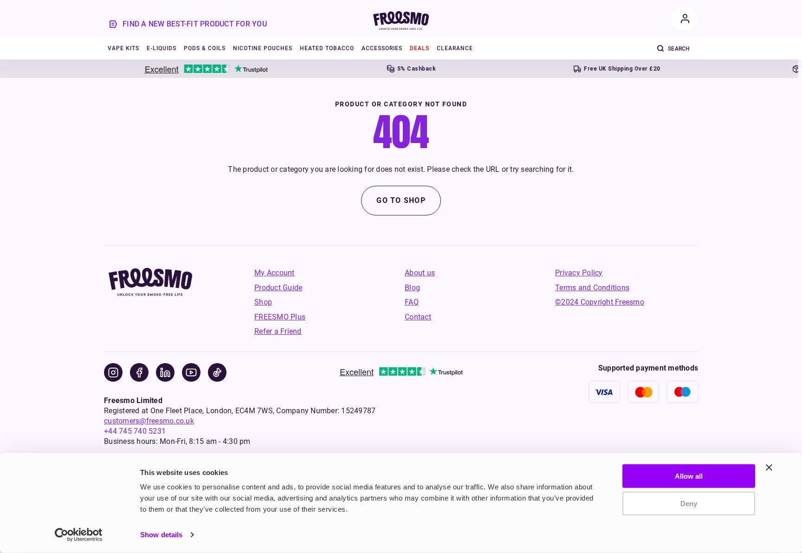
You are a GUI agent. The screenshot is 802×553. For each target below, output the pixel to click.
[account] (685, 18)
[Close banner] (769, 467)
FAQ (412, 302)
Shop (263, 302)
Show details (161, 535)
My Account (274, 272)
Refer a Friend (278, 331)
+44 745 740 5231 (135, 431)
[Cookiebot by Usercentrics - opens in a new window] (78, 535)
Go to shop (401, 200)
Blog (412, 287)
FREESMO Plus (279, 316)
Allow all (689, 476)
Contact (418, 316)
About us (420, 272)
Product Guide (278, 287)
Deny (688, 503)
